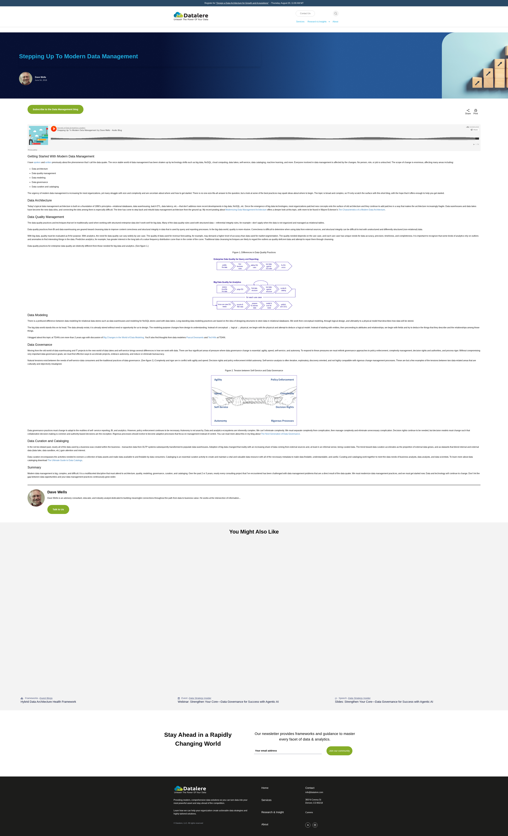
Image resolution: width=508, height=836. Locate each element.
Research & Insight (272, 812)
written (48, 162)
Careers (309, 812)
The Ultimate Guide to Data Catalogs (65, 460)
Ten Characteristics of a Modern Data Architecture (362, 210)
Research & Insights (317, 21)
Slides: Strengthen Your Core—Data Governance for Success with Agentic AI (384, 701)
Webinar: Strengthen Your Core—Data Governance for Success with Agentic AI (228, 701)
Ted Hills (212, 337)
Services (300, 21)
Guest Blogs (46, 698)
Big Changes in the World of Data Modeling (123, 337)
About (335, 21)
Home (264, 787)
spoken (37, 162)
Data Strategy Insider (200, 698)
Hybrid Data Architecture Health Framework (48, 701)
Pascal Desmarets (195, 337)
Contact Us (305, 13)
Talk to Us (58, 509)
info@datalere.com (314, 792)
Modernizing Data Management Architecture (246, 210)
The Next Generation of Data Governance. (280, 434)
